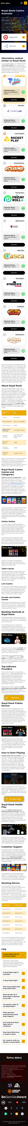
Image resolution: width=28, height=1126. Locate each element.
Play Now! (14, 99)
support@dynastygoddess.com (14, 1076)
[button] (14, 955)
